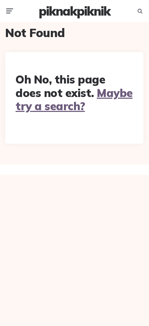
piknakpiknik (74, 10)
